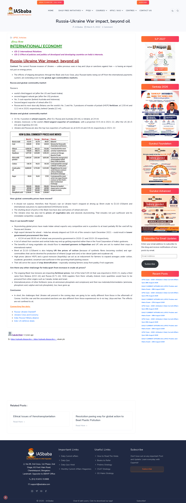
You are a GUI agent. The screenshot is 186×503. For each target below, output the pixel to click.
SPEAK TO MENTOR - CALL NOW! (50, 2)
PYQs (88, 10)
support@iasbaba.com (40, 484)
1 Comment (107, 27)
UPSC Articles (19, 37)
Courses (100, 10)
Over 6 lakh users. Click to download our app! (93, 500)
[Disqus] (71, 362)
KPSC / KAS (115, 10)
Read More (18, 421)
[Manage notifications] (6, 497)
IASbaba (49, 500)
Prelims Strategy (104, 464)
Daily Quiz (65, 460)
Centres (130, 10)
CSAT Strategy (103, 469)
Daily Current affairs (69, 456)
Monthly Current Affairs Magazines (76, 469)
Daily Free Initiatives (70, 10)
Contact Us (146, 10)
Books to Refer (104, 460)
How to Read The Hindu (107, 456)
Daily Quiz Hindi (68, 464)
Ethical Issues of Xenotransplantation (34, 416)
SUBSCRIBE (143, 2)
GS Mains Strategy (105, 473)
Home (51, 10)
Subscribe (150, 263)
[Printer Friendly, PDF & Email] (17, 41)
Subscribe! (141, 500)
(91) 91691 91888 (40, 479)
